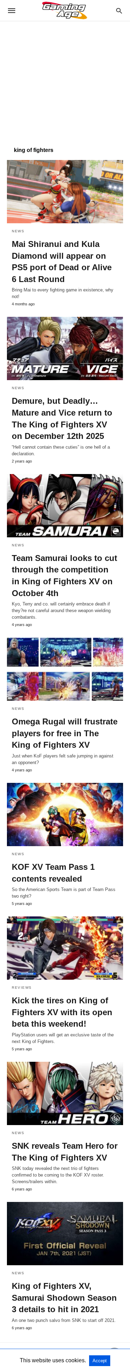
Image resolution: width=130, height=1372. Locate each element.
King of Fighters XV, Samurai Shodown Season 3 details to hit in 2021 (64, 1297)
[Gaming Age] (64, 10)
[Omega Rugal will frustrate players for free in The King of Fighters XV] (65, 669)
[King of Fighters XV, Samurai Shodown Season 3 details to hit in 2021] (65, 1233)
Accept (100, 1360)
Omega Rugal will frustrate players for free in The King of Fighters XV (65, 733)
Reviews (22, 987)
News (18, 231)
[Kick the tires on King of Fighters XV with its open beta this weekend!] (65, 948)
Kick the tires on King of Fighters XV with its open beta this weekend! (62, 1012)
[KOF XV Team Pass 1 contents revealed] (65, 814)
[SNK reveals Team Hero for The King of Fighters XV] (65, 1093)
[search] (119, 11)
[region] (65, 80)
